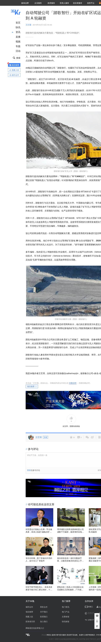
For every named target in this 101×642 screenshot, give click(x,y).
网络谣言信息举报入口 (35, 628)
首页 (18, 22)
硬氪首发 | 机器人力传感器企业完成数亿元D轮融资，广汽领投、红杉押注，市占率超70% (70, 588)
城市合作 (29, 607)
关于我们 (43, 611)
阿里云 (49, 635)
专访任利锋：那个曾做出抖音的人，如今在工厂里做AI (39, 559)
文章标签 (65, 616)
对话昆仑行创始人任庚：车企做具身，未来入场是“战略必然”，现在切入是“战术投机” (39, 530)
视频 (18, 41)
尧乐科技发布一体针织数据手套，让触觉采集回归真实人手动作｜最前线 (70, 559)
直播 (18, 36)
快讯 (18, 27)
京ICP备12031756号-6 (87, 639)
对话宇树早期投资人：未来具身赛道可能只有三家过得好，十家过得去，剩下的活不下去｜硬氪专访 (39, 588)
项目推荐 (30, 386)
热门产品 (65, 611)
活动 (18, 50)
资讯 (18, 32)
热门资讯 (65, 607)
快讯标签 (65, 621)
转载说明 (72, 383)
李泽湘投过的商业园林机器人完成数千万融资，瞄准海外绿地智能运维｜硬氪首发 (70, 530)
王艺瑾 (28, 24)
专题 (18, 46)
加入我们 (43, 621)
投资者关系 (30, 621)
